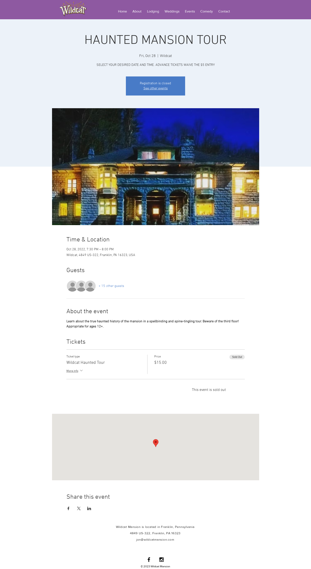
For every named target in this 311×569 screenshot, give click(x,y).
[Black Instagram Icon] (161, 560)
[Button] (73, 8)
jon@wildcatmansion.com (155, 539)
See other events (155, 88)
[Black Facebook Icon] (149, 560)
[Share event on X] (79, 508)
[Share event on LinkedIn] (89, 508)
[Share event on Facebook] (68, 508)
